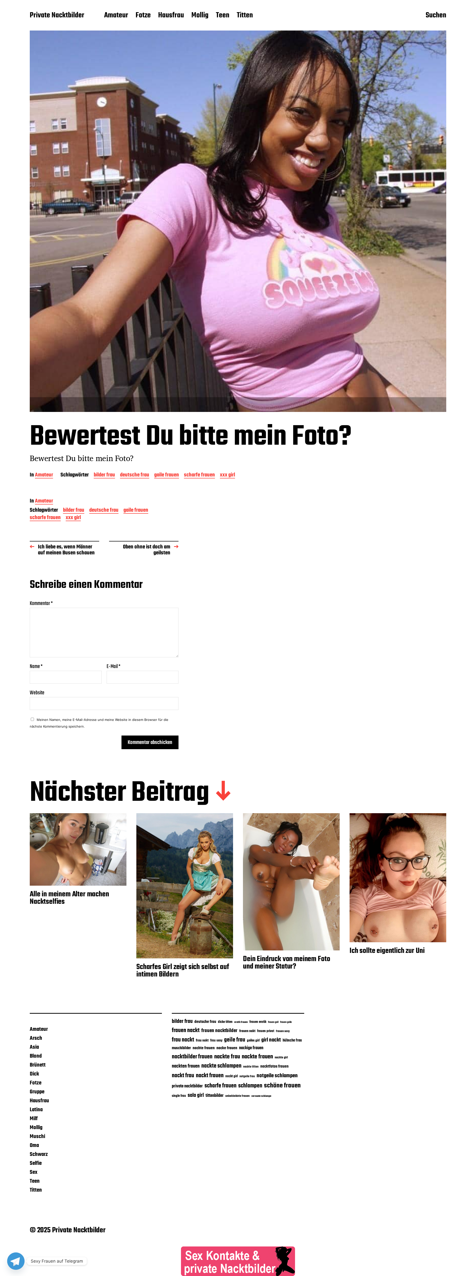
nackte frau (227, 1056)
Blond (36, 1056)
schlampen (250, 1085)
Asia (34, 1047)
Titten (245, 15)
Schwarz (39, 1154)
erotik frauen (241, 1022)
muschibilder (181, 1048)
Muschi (37, 1136)
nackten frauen (186, 1066)
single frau (179, 1096)
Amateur (116, 15)
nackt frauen (210, 1075)
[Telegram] (16, 1261)
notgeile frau (247, 1076)
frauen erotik (257, 1022)
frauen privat (265, 1031)
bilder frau (104, 475)
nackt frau (183, 1075)
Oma (34, 1145)
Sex (33, 1172)
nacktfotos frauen (274, 1066)
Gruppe (37, 1092)
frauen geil (273, 1022)
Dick (34, 1074)
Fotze (143, 15)
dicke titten (225, 1022)
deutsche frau (134, 475)
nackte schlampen (221, 1066)
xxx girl (227, 475)
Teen (222, 15)
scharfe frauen (199, 475)
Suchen (436, 16)
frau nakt (202, 1040)
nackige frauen (251, 1048)
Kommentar (41, 603)
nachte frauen (204, 1048)
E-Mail (113, 667)
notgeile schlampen (277, 1076)
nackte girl (281, 1057)
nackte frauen (257, 1056)
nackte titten (251, 1066)
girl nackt (271, 1040)
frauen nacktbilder (219, 1031)
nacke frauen (226, 1048)
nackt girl (231, 1076)
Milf (34, 1118)
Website (37, 692)
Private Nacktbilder (57, 15)
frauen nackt (186, 1030)
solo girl (196, 1095)
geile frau (234, 1040)
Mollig (199, 15)
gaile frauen (166, 475)
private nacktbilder (187, 1086)
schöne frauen (282, 1085)
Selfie (36, 1163)
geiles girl (253, 1040)
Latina (36, 1110)
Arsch (36, 1038)
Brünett (38, 1065)
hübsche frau (292, 1040)
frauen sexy (283, 1031)
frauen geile (286, 1022)
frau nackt (183, 1040)
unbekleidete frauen (237, 1096)
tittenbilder (215, 1095)
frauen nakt (247, 1031)
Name (36, 667)
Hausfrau (171, 15)
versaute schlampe (261, 1096)
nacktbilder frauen (192, 1056)
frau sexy (216, 1040)
